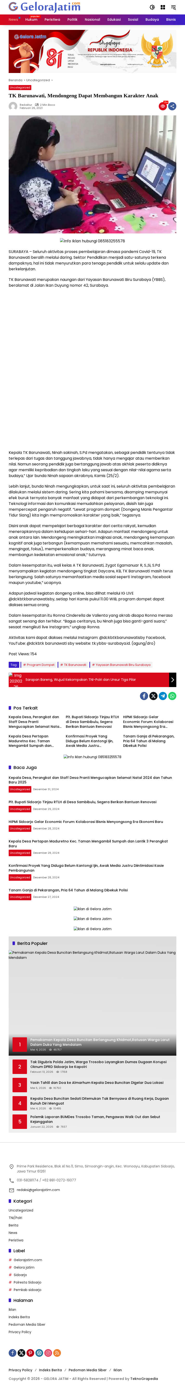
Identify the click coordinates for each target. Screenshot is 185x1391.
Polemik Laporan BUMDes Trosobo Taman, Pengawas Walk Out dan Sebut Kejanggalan (95, 1119)
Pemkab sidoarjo (27, 1289)
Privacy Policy (20, 1332)
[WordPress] (39, 1353)
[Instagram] (48, 1353)
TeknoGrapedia (144, 1378)
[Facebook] (144, 696)
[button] (152, 7)
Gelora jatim (24, 1267)
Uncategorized (20, 87)
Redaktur (26, 105)
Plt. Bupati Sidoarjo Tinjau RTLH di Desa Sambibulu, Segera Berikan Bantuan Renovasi (92, 722)
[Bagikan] (172, 106)
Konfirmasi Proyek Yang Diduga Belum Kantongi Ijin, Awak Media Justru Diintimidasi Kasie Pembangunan (89, 741)
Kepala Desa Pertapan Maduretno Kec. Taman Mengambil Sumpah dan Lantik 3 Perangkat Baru (30, 741)
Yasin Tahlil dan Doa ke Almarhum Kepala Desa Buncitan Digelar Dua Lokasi (96, 1082)
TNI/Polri (15, 1217)
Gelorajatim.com (28, 1260)
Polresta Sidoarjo (27, 1282)
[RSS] (57, 1353)
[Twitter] (153, 696)
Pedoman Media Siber (27, 1324)
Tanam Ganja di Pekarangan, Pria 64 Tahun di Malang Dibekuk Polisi (148, 741)
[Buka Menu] (163, 7)
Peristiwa (16, 1240)
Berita (13, 1225)
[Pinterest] (30, 1353)
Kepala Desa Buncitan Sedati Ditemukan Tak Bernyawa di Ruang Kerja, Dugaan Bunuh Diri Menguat (99, 1101)
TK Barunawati (75, 664)
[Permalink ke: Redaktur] (14, 106)
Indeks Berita (19, 1317)
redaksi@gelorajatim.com (38, 1189)
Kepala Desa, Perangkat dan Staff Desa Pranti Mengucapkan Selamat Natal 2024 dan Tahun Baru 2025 (34, 722)
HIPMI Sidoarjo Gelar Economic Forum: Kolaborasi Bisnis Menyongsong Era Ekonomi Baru (148, 722)
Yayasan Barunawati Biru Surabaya (123, 664)
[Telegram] (163, 696)
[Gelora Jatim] (45, 7)
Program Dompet (40, 664)
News (13, 1232)
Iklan (12, 1309)
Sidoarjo (20, 1274)
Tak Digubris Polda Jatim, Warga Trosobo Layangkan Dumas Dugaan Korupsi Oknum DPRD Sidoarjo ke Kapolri (98, 1064)
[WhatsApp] (172, 696)
